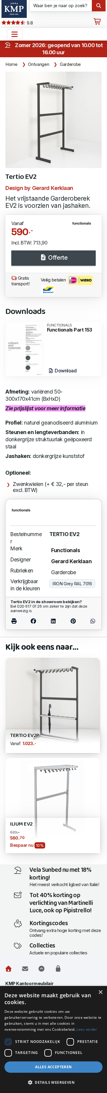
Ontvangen (38, 64)
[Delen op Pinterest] (73, 621)
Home (11, 64)
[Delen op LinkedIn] (53, 621)
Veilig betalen (54, 280)
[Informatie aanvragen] (25, 969)
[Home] (8, 969)
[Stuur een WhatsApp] (90, 621)
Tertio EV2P (24, 735)
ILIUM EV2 (21, 824)
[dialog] (53, 1039)
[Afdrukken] (16, 621)
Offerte (57, 257)
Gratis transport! (20, 281)
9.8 (29, 23)
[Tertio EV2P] (52, 705)
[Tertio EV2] (53, 120)
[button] (53, 1082)
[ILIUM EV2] (52, 805)
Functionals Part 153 (69, 328)
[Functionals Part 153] (24, 348)
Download (65, 371)
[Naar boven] (41, 969)
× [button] (100, 992)
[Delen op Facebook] (33, 621)
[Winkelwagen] (97, 22)
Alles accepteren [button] (53, 1066)
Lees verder (86, 1029)
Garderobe (70, 64)
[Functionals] (84, 225)
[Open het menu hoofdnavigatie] (14, 34)
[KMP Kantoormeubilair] (14, 9)
